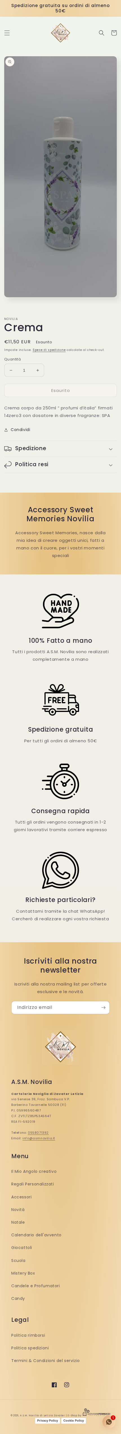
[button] (7, 33)
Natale (18, 1222)
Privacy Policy (47, 1420)
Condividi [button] (20, 429)
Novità (18, 1209)
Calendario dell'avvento (36, 1235)
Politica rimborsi (28, 1335)
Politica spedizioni (30, 1348)
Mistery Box (23, 1273)
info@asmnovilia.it (39, 1138)
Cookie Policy (73, 1420)
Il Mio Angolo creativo (34, 1171)
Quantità (12, 359)
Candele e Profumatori (35, 1286)
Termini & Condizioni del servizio (45, 1360)
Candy (18, 1298)
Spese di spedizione (49, 350)
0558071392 (38, 1132)
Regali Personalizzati (32, 1184)
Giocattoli (21, 1247)
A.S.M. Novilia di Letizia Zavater (42, 1415)
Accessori (21, 1197)
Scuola (18, 1260)
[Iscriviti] (103, 1007)
